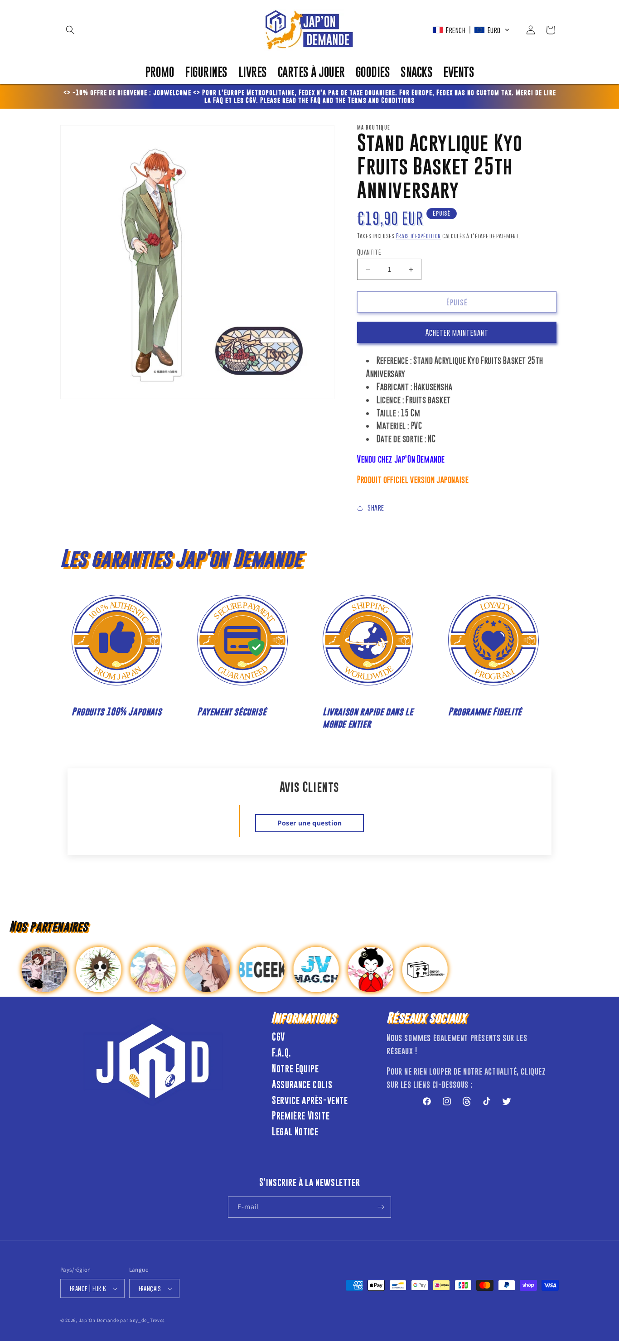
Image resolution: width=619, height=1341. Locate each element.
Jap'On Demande (99, 1320)
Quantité (369, 252)
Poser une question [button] (309, 823)
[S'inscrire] (381, 1207)
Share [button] (376, 507)
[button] (70, 30)
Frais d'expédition (418, 235)
